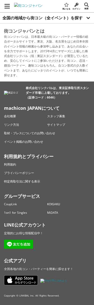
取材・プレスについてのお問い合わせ (29, 133)
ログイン (76, 8)
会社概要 (10, 116)
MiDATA (52, 212)
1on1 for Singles (15, 212)
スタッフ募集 (56, 116)
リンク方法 (11, 124)
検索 (86, 8)
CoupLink (10, 204)
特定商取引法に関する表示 (22, 181)
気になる (66, 8)
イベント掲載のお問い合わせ (23, 142)
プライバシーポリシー (19, 173)
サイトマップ (56, 124)
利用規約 (10, 164)
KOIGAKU (53, 204)
